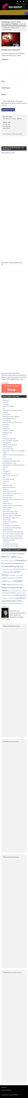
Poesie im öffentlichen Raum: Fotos (12, 493)
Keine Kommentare (7, 29)
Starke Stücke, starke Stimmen (10, 511)
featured (8, 566)
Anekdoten (5, 402)
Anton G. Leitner (15, 27)
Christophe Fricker (5, 560)
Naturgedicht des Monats (9, 487)
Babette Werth (20, 557)
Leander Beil (10, 581)
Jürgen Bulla (10, 578)
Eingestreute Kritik (7, 432)
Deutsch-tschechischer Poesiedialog (12, 422)
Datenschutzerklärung (6, 1090)
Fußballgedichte (7, 442)
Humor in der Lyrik (7, 459)
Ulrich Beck (4, 598)
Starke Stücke (7, 595)
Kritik (4, 469)
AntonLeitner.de (13, 613)
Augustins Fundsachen (8, 406)
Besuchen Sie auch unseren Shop (10, 373)
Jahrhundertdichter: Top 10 (9, 463)
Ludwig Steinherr (10, 584)
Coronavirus (20, 560)
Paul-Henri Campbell (9, 593)
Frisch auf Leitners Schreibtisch (11, 440)
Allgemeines (6, 400)
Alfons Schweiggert (19, 553)
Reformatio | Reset (7, 497)
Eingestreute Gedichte (8, 430)
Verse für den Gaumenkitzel (10, 521)
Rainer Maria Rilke (18, 593)
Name (3, 81)
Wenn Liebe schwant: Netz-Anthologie (12, 536)
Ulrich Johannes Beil (11, 598)
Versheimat (5, 523)
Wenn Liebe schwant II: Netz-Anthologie (13, 532)
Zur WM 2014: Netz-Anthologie (10, 546)
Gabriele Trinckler (19, 569)
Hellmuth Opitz (8, 572)
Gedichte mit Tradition (8, 448)
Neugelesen (6, 489)
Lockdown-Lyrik (7, 473)
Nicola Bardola (20, 590)
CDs (4, 408)
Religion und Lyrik (7, 503)
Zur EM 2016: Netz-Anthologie (10, 544)
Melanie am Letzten (8, 485)
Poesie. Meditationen (8, 495)
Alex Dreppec (10, 553)
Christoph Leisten (12, 560)
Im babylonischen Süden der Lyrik (11, 461)
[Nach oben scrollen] (25, 1095)
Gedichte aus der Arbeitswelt (10, 444)
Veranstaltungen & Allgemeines (11, 517)
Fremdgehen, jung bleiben (9, 438)
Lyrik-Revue (6, 481)
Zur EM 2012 (6, 542)
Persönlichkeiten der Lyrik (9, 491)
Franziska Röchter (5, 569)
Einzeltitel (5, 434)
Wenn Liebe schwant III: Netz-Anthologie (13, 534)
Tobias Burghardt (20, 595)
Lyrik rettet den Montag (8, 479)
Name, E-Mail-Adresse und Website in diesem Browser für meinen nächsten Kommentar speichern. (13, 103)
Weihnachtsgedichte (8, 529)
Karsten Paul (15, 578)
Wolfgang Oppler (18, 603)
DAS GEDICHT (7, 414)
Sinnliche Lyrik (6, 509)
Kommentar (5, 59)
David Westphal (16, 563)
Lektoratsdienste (15, 377)
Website (3, 94)
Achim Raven (4, 553)
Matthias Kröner (19, 584)
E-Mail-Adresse (5, 88)
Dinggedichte (6, 428)
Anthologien (6, 404)
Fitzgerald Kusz (18, 566)
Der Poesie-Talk (7, 420)
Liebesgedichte (6, 471)
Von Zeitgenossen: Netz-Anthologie (12, 527)
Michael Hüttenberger (12, 590)
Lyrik (4, 477)
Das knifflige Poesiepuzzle (9, 418)
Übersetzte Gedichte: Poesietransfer (12, 515)
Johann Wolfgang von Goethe (14, 575)
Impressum (4, 1087)
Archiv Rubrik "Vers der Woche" (12, 134)
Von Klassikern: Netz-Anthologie (11, 525)
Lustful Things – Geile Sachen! (10, 475)
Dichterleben (6, 426)
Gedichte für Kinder (7, 446)
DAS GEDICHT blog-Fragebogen (11, 416)
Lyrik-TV (5, 483)
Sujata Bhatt (12, 595)
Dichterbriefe (6, 424)
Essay (4, 436)
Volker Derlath (16, 601)
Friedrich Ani (11, 569)
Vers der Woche (7, 519)
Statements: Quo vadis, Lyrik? (10, 513)
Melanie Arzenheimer (8, 588)
